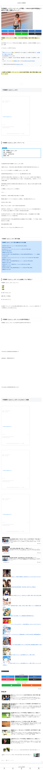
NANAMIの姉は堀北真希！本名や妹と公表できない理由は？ (23, 586)
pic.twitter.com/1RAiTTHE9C (29, 60)
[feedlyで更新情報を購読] (11, 685)
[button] (40, 356)
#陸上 (9, 54)
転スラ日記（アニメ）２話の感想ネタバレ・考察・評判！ (23, 654)
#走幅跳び (15, 60)
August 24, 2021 (19, 64)
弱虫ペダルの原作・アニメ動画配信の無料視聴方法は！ (22, 615)
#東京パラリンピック (6, 52)
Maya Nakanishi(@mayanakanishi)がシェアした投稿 (15, 133)
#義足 (5, 54)
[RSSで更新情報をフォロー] (31, 685)
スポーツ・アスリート (5, 671)
